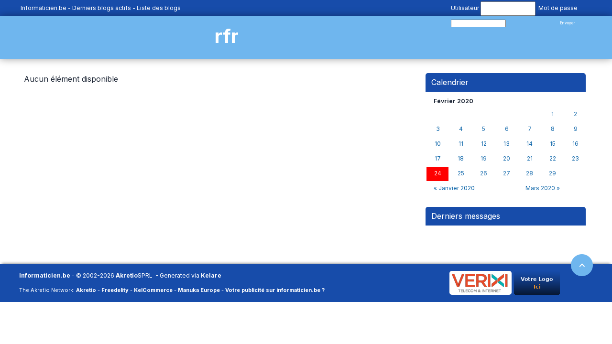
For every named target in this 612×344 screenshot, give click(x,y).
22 (552, 158)
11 (461, 143)
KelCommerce (153, 290)
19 (484, 158)
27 (506, 173)
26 (483, 173)
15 (553, 143)
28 (529, 173)
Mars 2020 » (542, 188)
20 (506, 158)
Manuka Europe (199, 290)
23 (575, 158)
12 (484, 143)
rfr (227, 36)
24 (437, 173)
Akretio (127, 275)
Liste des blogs (159, 7)
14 (529, 143)
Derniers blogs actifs (101, 7)
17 (438, 158)
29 (552, 173)
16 (575, 143)
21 (530, 158)
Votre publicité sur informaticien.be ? (275, 290)
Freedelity (115, 290)
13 (506, 143)
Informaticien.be (43, 7)
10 (438, 143)
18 (461, 158)
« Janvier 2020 (454, 188)
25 (461, 173)
